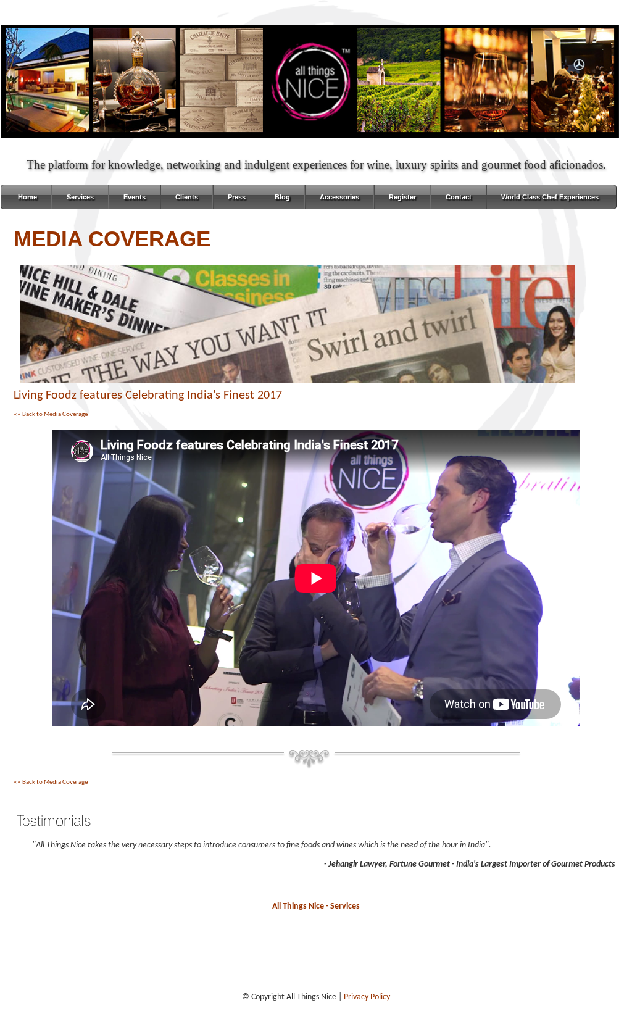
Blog (282, 197)
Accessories (339, 197)
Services (80, 197)
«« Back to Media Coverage (51, 414)
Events (134, 197)
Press (237, 197)
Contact (459, 197)
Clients (186, 197)
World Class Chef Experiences (550, 197)
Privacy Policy (367, 997)
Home (27, 197)
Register (402, 197)
